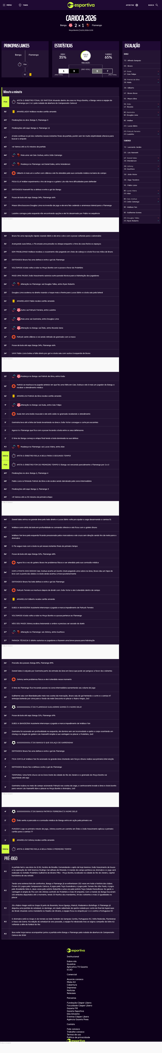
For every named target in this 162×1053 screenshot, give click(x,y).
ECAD (69, 969)
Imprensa (71, 987)
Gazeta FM (72, 1008)
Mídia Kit (71, 982)
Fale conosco (73, 1029)
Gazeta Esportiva (75, 1011)
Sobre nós (71, 961)
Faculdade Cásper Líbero (79, 1005)
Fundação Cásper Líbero (79, 1002)
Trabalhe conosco (75, 1032)
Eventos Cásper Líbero (78, 1016)
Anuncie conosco (75, 979)
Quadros (71, 964)
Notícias (71, 990)
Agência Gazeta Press (77, 1019)
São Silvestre (73, 1014)
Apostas (130, 5)
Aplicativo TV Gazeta (77, 967)
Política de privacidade (78, 1037)
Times (24, 5)
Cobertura (72, 985)
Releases (71, 993)
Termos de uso (74, 1034)
